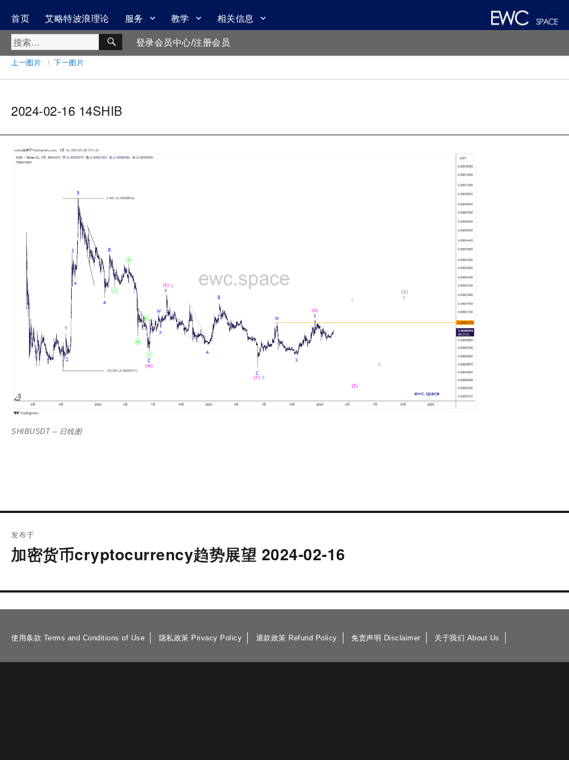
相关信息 (235, 18)
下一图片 (69, 62)
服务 (134, 18)
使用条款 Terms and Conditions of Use (77, 638)
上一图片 (26, 62)
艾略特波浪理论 (77, 18)
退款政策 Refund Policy (296, 638)
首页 (20, 18)
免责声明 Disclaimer (386, 638)
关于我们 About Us (467, 638)
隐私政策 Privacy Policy (200, 638)
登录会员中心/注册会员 (183, 42)
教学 (180, 18)
